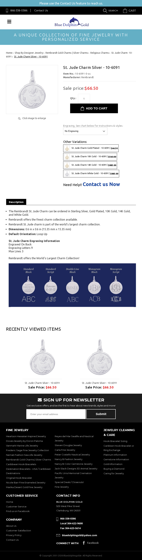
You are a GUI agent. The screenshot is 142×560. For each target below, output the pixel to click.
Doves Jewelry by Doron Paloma (24, 441)
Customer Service (16, 506)
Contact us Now (101, 184)
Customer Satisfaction (18, 530)
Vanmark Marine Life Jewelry (22, 445)
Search (113, 10)
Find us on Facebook (18, 511)
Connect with (67, 543)
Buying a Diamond (114, 468)
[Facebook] (91, 543)
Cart (132, 10)
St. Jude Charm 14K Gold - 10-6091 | (94, 165)
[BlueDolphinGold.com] (72, 26)
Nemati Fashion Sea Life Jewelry (24, 455)
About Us (11, 525)
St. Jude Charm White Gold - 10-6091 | (95, 173)
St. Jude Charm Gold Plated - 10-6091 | (95, 148)
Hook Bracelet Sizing (115, 441)
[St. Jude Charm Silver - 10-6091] (32, 107)
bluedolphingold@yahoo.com (79, 535)
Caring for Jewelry (114, 473)
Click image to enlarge (34, 118)
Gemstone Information (116, 459)
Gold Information (113, 464)
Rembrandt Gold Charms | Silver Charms (28, 459)
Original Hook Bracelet (19, 477)
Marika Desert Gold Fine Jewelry (24, 487)
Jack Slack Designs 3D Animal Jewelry (76, 468)
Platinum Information (115, 454)
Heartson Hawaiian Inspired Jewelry (26, 436)
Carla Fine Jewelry (65, 450)
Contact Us (41, 10)
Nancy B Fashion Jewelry (68, 459)
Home (9, 501)
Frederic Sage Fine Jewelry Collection (27, 450)
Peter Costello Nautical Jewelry (72, 454)
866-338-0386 (18, 10)
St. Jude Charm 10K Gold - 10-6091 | (94, 156)
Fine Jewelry (62, 486)
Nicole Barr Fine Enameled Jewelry (25, 482)
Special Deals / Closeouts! (69, 482)
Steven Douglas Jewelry (68, 445)
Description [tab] (16, 202)
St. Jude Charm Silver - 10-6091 (42, 383)
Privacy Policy (13, 535)
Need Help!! (72, 185)
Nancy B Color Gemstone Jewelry (73, 463)
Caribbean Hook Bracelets (21, 464)
